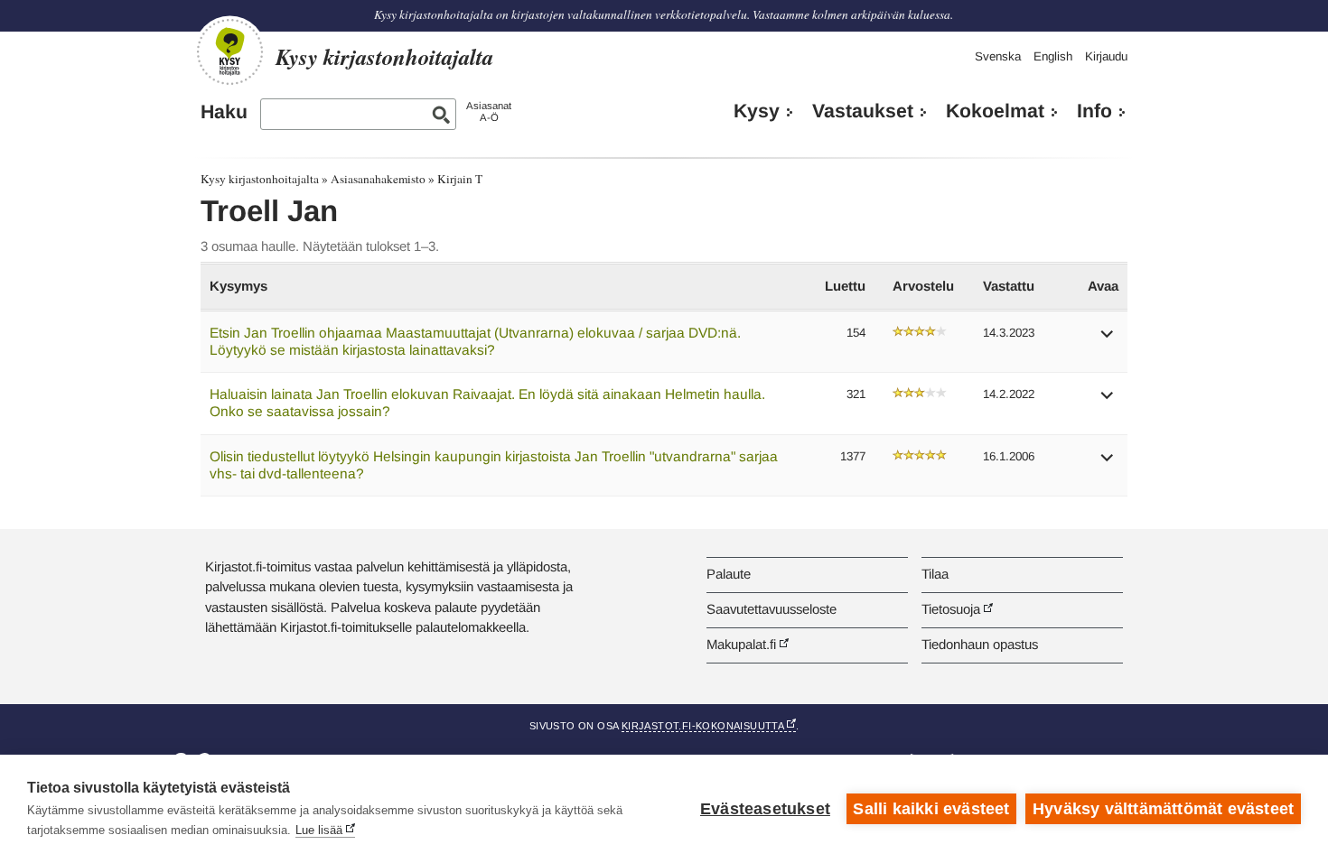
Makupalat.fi (741, 644)
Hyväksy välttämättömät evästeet (1163, 809)
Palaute (728, 573)
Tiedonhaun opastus (979, 644)
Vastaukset (862, 111)
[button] (1107, 340)
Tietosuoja (950, 609)
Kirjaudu (1106, 56)
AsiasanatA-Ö (488, 111)
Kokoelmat (995, 111)
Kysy (757, 111)
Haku (224, 112)
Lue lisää (318, 830)
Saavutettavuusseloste (771, 609)
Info (1094, 111)
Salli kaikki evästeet (931, 809)
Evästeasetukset (765, 809)
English (1052, 56)
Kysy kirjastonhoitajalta (260, 179)
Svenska (998, 56)
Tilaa (935, 573)
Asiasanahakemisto (378, 179)
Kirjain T (459, 179)
